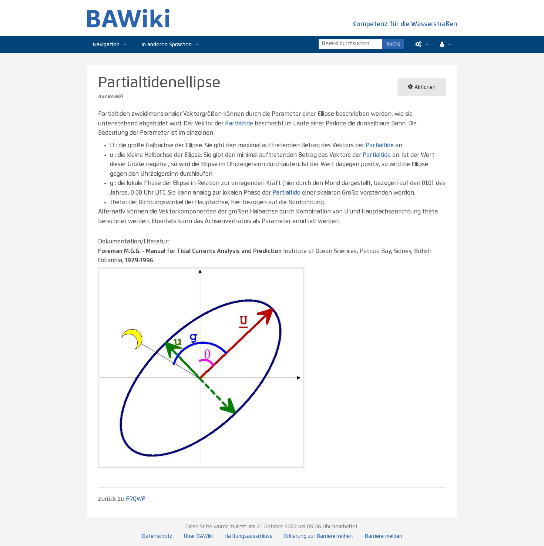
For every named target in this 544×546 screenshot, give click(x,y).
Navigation (106, 44)
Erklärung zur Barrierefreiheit (318, 536)
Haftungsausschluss (248, 536)
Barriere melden (383, 536)
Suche (393, 44)
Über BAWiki (198, 536)
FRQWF (135, 499)
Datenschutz (157, 536)
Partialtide (239, 124)
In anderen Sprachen (167, 44)
